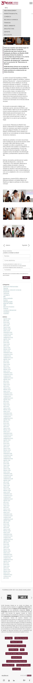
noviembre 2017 (7, 495)
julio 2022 (6, 401)
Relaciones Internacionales (10, 286)
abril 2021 (6, 426)
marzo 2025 (6, 347)
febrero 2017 (6, 510)
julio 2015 (6, 542)
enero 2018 (6, 492)
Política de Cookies (16, 642)
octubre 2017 (7, 497)
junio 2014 (6, 564)
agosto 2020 (6, 440)
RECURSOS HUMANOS (11, 19)
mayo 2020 (6, 445)
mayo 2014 (6, 566)
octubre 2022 (7, 396)
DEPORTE (7, 31)
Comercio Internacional (9, 310)
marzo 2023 (6, 388)
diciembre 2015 (7, 534)
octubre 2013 (7, 576)
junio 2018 (6, 483)
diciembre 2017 (7, 494)
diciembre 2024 (7, 352)
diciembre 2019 (7, 453)
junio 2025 (6, 342)
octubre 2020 (7, 436)
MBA (4, 305)
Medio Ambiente (8, 298)
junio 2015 (6, 544)
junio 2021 (6, 423)
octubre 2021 (7, 416)
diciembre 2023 (7, 372)
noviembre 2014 (7, 556)
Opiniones (6, 293)
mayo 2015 (6, 546)
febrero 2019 (6, 470)
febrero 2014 (6, 571)
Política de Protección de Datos (16, 645)
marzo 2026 (6, 327)
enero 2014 (6, 573)
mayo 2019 (6, 465)
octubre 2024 (7, 356)
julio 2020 (6, 441)
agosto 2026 (6, 319)
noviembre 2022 (8, 394)
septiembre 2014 (8, 559)
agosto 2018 (6, 480)
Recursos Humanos (8, 306)
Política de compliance (23, 665)
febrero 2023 (7, 389)
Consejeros (6, 295)
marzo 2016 (6, 529)
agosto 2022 (6, 399)
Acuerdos (6, 313)
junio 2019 (6, 463)
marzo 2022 (6, 408)
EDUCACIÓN (8, 34)
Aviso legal (9, 638)
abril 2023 (6, 386)
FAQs (22, 649)
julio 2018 (6, 482)
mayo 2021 (6, 425)
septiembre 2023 (8, 377)
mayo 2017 (6, 505)
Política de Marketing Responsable (16, 661)
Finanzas (5, 308)
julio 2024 (6, 361)
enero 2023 (6, 391)
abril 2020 (6, 446)
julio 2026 (6, 320)
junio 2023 (6, 383)
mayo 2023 (6, 384)
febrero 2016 (7, 531)
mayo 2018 (6, 485)
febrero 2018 (7, 490)
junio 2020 (6, 443)
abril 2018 (6, 487)
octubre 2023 (7, 376)
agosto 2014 (6, 561)
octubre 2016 (7, 517)
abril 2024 (6, 366)
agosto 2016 (6, 520)
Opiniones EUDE (16, 657)
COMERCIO (7, 16)
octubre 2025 (7, 335)
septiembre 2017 (8, 499)
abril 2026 (6, 325)
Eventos (5, 300)
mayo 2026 (6, 324)
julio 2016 (6, 522)
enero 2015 (6, 552)
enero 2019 (6, 472)
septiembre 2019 (8, 458)
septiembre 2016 (8, 519)
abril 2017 (6, 507)
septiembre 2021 (8, 418)
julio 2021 (6, 421)
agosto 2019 (6, 460)
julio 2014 (6, 562)
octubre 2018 (7, 477)
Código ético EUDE (8, 665)
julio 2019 (6, 462)
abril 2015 (6, 547)
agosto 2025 (6, 339)
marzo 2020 (6, 448)
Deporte (5, 288)
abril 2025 (6, 346)
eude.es (5, 676)
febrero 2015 (6, 551)
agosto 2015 (6, 541)
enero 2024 (6, 371)
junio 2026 (6, 322)
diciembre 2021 (7, 413)
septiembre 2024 (8, 357)
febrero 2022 (7, 409)
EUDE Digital (16, 669)
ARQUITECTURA (9, 28)
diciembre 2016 (7, 514)
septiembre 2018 (8, 478)
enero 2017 (6, 512)
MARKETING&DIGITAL (11, 13)
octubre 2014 (7, 557)
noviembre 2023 (8, 374)
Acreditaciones (13, 649)
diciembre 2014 (7, 554)
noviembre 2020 (8, 435)
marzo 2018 (6, 488)
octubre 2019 (7, 457)
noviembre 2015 (7, 536)
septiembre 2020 (8, 438)
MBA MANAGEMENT (10, 10)
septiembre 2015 (8, 539)
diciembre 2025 (7, 332)
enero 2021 (6, 431)
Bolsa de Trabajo (8, 303)
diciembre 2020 (7, 433)
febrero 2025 (7, 349)
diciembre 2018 (7, 473)
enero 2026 (6, 330)
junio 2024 (6, 362)
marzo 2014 (6, 569)
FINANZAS (7, 22)
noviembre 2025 (7, 334)
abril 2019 (6, 467)
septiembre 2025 (8, 337)
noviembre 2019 (7, 455)
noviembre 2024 (8, 354)
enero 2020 (6, 451)
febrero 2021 (6, 430)
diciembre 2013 (7, 574)
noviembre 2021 (7, 414)
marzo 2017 (6, 509)
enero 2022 (6, 411)
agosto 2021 (6, 420)
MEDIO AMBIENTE (9, 25)
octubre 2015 (7, 537)
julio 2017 (6, 502)
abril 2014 (6, 568)
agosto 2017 (6, 500)
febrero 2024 (7, 369)
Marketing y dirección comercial (12, 290)
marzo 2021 (6, 428)
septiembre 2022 (8, 398)
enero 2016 (6, 532)
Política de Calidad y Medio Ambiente (16, 653)
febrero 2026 (7, 329)
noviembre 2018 (7, 475)
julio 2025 (6, 340)
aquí (21, 264)
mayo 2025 (6, 344)
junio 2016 (6, 524)
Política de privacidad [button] (21, 638)
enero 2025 (6, 351)
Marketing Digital (8, 301)
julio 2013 (6, 578)
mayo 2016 (6, 525)
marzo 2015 (6, 549)
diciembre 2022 (7, 393)
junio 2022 (6, 403)
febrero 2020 (7, 450)
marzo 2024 (6, 367)
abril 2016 (6, 527)
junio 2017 (6, 504)
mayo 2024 (6, 364)
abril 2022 (6, 406)
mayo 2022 (6, 404)
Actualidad (6, 312)
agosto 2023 (6, 379)
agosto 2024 (6, 359)
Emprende (6, 291)
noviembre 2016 (7, 515)
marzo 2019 (6, 468)
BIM (4, 296)
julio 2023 (6, 381)
